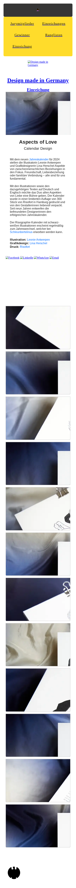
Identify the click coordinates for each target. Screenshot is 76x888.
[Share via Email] (54, 257)
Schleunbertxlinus (21, 232)
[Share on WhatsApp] (41, 257)
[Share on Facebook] (12, 257)
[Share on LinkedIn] (26, 257)
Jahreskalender (39, 159)
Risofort (25, 246)
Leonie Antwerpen (38, 239)
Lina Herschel (38, 243)
